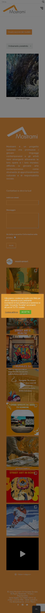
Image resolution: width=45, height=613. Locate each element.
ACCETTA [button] (25, 312)
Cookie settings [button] (11, 312)
